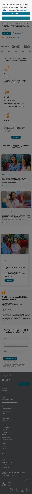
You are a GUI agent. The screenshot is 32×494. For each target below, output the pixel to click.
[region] (16, 10)
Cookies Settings (16, 13)
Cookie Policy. (23, 10)
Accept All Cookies (16, 18)
